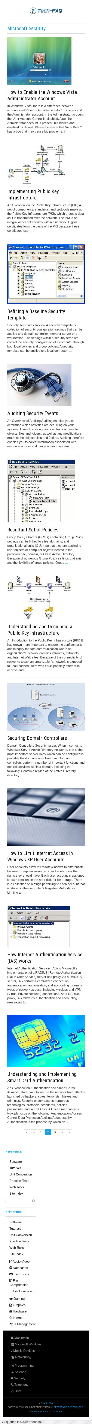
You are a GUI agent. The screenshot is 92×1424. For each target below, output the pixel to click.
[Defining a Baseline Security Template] (46, 274)
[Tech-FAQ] (46, 10)
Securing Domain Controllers (37, 738)
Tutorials (15, 1168)
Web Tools (16, 1187)
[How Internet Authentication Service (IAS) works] (46, 926)
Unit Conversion (20, 1174)
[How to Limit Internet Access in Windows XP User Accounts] (46, 817)
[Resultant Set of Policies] (46, 490)
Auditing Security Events (32, 413)
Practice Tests (19, 1180)
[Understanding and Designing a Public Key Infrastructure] (46, 597)
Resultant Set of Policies (32, 530)
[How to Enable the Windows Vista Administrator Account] (46, 61)
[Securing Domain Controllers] (46, 707)
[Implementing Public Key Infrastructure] (46, 164)
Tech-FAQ (48, 1403)
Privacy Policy (39, 1411)
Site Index (16, 1193)
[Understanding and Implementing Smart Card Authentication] (46, 1041)
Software (15, 1161)
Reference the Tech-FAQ (68, 1407)
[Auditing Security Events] (46, 385)
